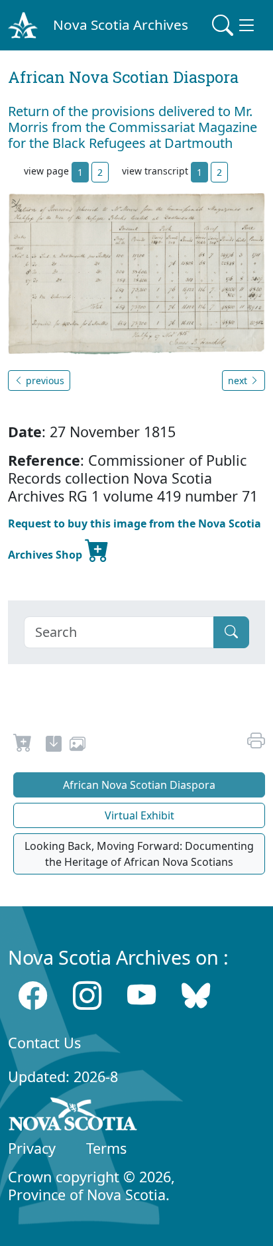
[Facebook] (33, 994)
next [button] (239, 380)
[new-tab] (54, 745)
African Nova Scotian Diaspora (139, 785)
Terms (106, 1148)
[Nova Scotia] (73, 1116)
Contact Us (44, 1042)
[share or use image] (77, 745)
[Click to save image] (136, 272)
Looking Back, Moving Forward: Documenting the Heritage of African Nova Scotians (139, 854)
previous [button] (43, 380)
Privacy (32, 1148)
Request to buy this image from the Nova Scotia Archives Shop (134, 539)
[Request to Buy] (22, 745)
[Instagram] (87, 994)
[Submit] (231, 632)
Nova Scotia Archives (120, 24)
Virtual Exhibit (139, 815)
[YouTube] (141, 994)
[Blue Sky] (196, 994)
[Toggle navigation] (234, 25)
